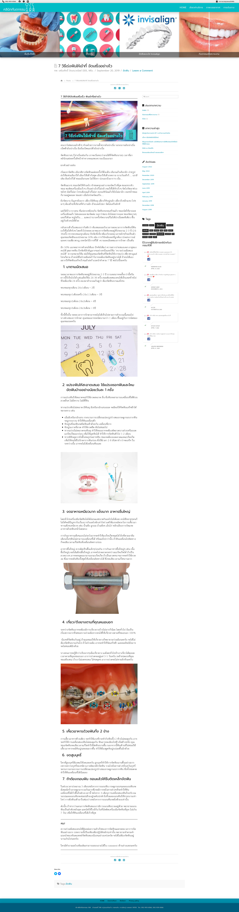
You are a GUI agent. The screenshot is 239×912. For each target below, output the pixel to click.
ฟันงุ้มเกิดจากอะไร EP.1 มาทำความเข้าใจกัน (156, 133)
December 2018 (148, 205)
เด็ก (173, 234)
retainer (152, 225)
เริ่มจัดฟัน (145, 237)
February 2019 (147, 197)
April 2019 (146, 192)
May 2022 (146, 171)
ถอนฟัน (145, 230)
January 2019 (147, 201)
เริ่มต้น (150, 237)
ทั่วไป (144, 119)
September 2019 (148, 184)
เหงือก (155, 237)
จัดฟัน (126, 70)
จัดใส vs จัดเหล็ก (147, 148)
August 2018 (147, 209)
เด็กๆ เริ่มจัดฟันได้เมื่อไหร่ (150, 137)
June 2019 (146, 188)
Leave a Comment (142, 70)
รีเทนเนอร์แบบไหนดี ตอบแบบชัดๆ (153, 152)
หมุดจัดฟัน (168, 234)
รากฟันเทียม (152, 234)
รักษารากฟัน (145, 234)
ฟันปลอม (156, 230)
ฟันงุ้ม (151, 230)
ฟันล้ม (165, 230)
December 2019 (148, 179)
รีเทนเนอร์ (160, 234)
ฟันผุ (161, 230)
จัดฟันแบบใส (170, 225)
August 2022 (147, 167)
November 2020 (148, 175)
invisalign (145, 225)
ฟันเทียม (170, 230)
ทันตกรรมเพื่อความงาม (149, 115)
